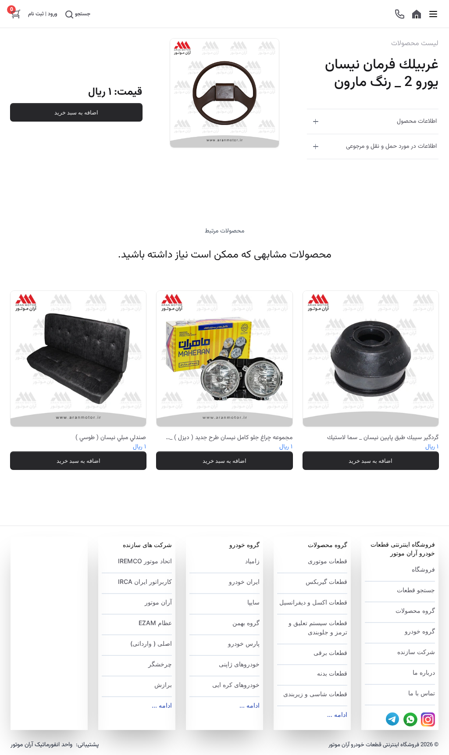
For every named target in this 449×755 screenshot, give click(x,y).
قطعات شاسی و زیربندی (315, 694)
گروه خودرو (420, 631)
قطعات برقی (330, 652)
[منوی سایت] (433, 14)
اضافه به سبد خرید (76, 112)
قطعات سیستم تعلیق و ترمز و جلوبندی (318, 627)
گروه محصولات (415, 610)
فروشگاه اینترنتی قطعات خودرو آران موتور (403, 548)
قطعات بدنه (332, 673)
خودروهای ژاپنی (239, 664)
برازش (163, 684)
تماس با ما (421, 693)
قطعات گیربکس (326, 581)
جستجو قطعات (416, 590)
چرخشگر (160, 664)
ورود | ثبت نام (42, 14)
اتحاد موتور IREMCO (145, 561)
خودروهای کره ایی (236, 684)
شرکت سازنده (416, 651)
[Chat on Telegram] (393, 719)
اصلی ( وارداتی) (151, 643)
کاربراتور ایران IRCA (145, 581)
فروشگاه (423, 569)
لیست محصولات (414, 44)
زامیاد (252, 561)
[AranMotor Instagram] (428, 719)
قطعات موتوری (327, 561)
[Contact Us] (399, 14)
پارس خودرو (244, 643)
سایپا (253, 602)
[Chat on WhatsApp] (410, 719)
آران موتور (158, 602)
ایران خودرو (244, 581)
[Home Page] (416, 14)
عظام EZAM (155, 622)
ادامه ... (337, 714)
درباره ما (424, 672)
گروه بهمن (246, 622)
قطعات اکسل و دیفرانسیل (313, 602)
